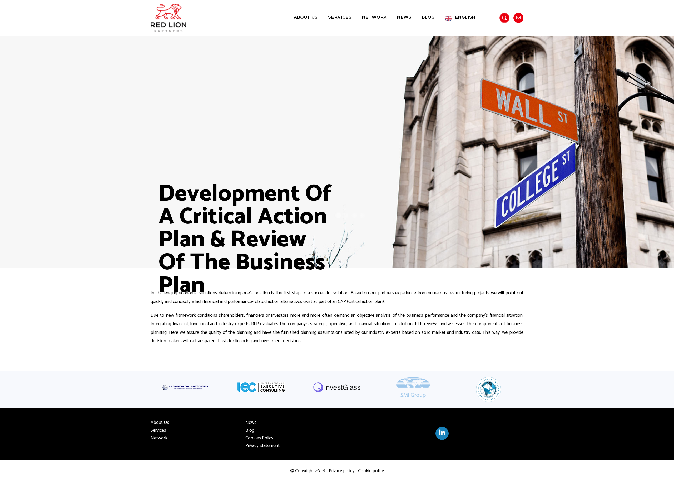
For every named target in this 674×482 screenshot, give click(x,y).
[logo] (168, 18)
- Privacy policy (339, 471)
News (404, 17)
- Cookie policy (369, 471)
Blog (428, 17)
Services (339, 17)
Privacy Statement (262, 446)
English (465, 17)
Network (374, 17)
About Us (306, 17)
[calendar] (442, 433)
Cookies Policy (259, 438)
